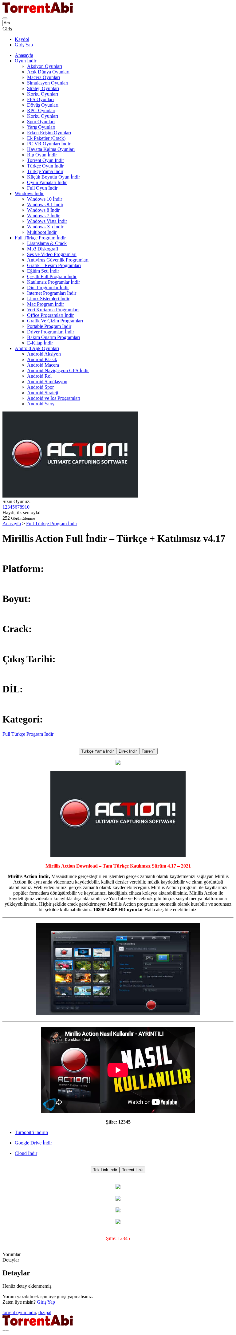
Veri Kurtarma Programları (53, 309)
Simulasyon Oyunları (47, 82)
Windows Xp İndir (45, 226)
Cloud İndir (26, 1153)
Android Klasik (42, 359)
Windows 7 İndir (43, 215)
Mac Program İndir (45, 304)
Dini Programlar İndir (48, 287)
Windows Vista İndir (47, 221)
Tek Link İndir (105, 1170)
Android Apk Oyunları (37, 348)
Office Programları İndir (50, 315)
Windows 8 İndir (43, 210)
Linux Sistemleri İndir (48, 298)
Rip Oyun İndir (42, 154)
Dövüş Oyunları (42, 105)
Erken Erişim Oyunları (49, 132)
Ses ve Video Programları (52, 254)
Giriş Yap (24, 44)
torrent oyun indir (19, 1312)
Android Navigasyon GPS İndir (58, 370)
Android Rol (39, 376)
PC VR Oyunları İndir (48, 143)
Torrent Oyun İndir (45, 160)
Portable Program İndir (49, 326)
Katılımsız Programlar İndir (53, 282)
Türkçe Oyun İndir (45, 165)
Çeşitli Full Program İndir (52, 276)
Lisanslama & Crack (47, 243)
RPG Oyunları (41, 110)
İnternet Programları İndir (51, 293)
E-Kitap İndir (40, 342)
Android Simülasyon (47, 381)
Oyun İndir (25, 60)
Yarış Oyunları (41, 127)
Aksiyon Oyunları (44, 66)
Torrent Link (132, 1170)
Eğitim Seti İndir (43, 271)
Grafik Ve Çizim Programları (55, 320)
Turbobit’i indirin (31, 1132)
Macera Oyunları (43, 77)
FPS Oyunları (40, 99)
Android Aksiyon (44, 353)
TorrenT (148, 751)
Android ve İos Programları (53, 398)
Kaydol (22, 39)
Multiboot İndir (42, 232)
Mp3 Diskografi (42, 248)
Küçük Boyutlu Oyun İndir (53, 176)
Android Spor (40, 387)
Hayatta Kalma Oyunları (51, 149)
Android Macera (43, 365)
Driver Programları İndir (50, 331)
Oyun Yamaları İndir (47, 182)
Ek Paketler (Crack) (46, 138)
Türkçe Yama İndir (45, 171)
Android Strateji (42, 392)
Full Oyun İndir (42, 188)
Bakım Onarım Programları (53, 337)
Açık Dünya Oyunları (48, 71)
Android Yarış (40, 403)
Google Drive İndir (33, 1142)
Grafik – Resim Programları (54, 265)
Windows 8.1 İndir (45, 204)
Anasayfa (24, 55)
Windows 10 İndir (44, 199)
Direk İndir (128, 751)
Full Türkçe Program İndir (40, 237)
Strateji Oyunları (43, 88)
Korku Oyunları (42, 93)
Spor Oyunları (41, 121)
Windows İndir (29, 193)
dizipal (44, 1312)
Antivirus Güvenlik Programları (57, 259)
